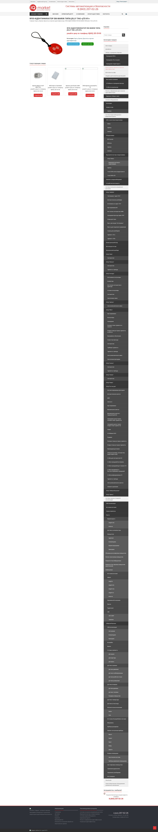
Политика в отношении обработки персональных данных (64, 822)
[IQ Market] (40, 7)
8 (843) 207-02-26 (88, 9)
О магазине (58, 812)
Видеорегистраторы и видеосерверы (90, 814)
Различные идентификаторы (87, 821)
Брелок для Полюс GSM (73, 85)
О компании (52, 1)
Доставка (57, 814)
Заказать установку (73, 44)
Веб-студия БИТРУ (43, 830)
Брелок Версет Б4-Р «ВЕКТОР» (38, 86)
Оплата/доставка (62, 1)
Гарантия (57, 818)
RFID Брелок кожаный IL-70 (90, 86)
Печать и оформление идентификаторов (91, 819)
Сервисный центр (42, 1)
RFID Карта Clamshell (55, 85)
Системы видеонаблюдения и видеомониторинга (88, 816)
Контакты (71, 1)
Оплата (57, 816)
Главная (32, 21)
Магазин (33, 1)
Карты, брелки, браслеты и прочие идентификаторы (50, 21)
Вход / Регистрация (122, 1)
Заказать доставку (87, 44)
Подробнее (38, 95)
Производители (59, 819)
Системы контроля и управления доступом (91, 812)
